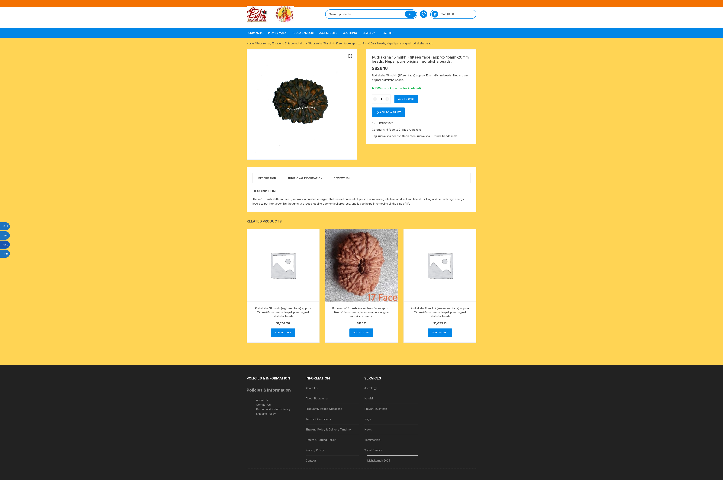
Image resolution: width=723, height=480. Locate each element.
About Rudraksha (317, 398)
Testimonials (372, 440)
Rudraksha (254, 32)
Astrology (370, 388)
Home (250, 43)
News (368, 429)
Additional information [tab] (305, 178)
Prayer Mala (277, 32)
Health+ (387, 32)
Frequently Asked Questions (324, 409)
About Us (262, 400)
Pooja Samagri (303, 32)
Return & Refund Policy (321, 440)
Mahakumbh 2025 (378, 460)
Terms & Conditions (318, 419)
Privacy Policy (315, 450)
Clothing (350, 32)
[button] (350, 56)
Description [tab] (267, 178)
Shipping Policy (266, 413)
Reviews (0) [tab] (342, 178)
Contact (311, 460)
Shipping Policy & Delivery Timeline (328, 429)
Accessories (328, 32)
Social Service (373, 450)
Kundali (368, 398)
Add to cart (406, 99)
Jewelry (369, 32)
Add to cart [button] (283, 332)
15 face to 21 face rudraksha (289, 43)
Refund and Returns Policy (273, 409)
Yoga (367, 419)
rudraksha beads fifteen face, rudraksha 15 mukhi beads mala (417, 136)
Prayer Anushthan (375, 409)
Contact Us (263, 404)
